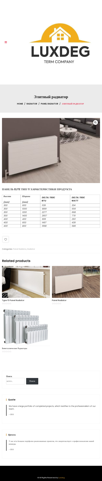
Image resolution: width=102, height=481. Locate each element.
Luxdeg (62, 477)
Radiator (32, 103)
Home (20, 103)
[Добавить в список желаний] (6, 239)
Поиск (9, 376)
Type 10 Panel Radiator (13, 300)
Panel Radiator (49, 103)
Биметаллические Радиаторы (14, 348)
